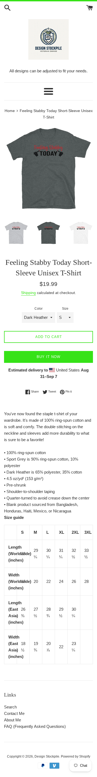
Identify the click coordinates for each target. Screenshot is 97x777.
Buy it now (48, 357)
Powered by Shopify (75, 756)
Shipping (28, 292)
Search (10, 707)
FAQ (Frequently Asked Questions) (35, 726)
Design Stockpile (46, 756)
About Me (12, 720)
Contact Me (14, 713)
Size (65, 308)
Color (38, 308)
